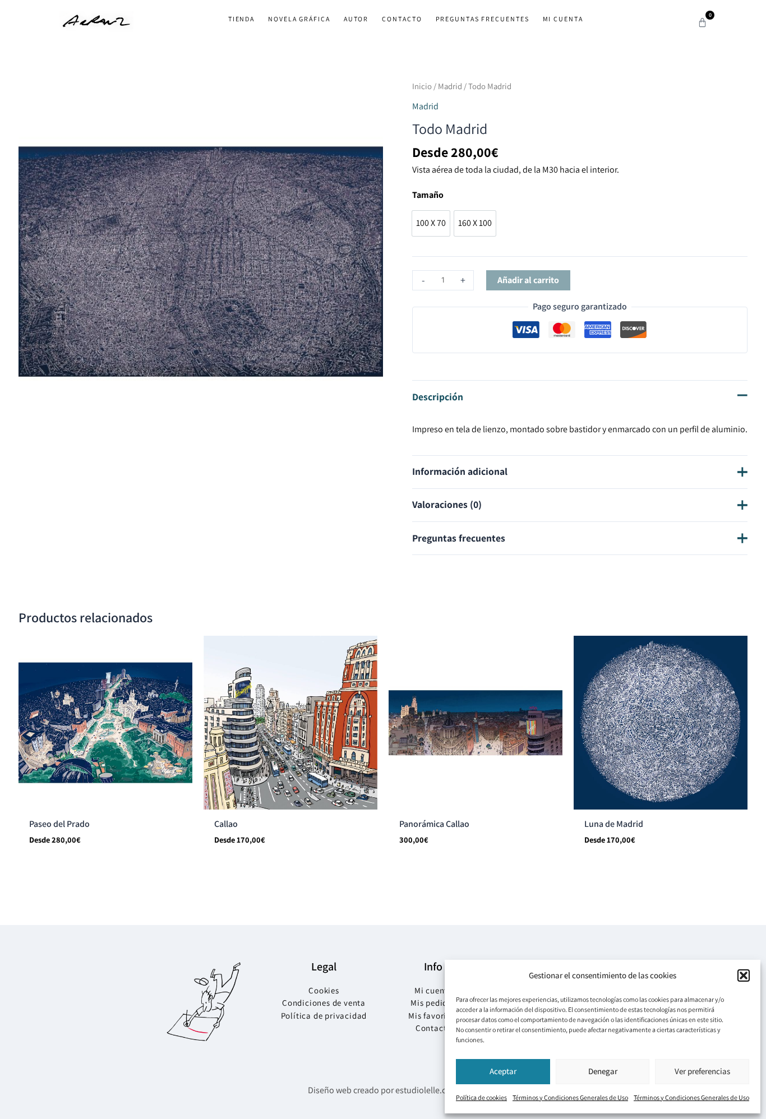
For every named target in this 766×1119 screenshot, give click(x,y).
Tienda (241, 19)
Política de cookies (481, 1097)
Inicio (422, 86)
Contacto (402, 19)
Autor (356, 19)
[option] (431, 223)
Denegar (602, 1071)
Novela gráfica (299, 19)
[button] (743, 975)
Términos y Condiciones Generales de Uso (570, 1097)
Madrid (450, 86)
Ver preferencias (702, 1071)
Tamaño (428, 195)
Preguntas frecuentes (482, 19)
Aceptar (503, 1071)
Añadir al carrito (528, 280)
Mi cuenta (563, 19)
